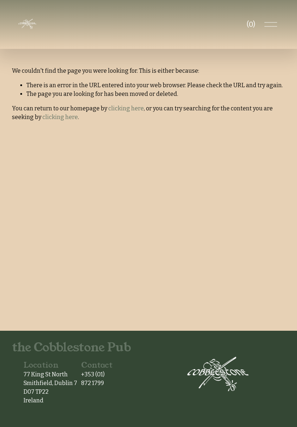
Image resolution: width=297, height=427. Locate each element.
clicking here (126, 108)
